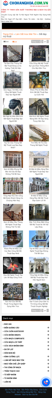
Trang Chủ (8, 33)
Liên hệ (7, 382)
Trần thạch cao (12, 371)
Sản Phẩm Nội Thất (12, 389)
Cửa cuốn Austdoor (14, 331)
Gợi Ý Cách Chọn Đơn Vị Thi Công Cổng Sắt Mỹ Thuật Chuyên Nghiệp (39, 303)
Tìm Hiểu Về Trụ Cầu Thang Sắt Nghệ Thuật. (39, 143)
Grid (6, 41)
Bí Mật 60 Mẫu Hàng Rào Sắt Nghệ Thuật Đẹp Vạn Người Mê (39, 171)
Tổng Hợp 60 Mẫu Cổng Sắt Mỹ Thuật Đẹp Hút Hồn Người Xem (39, 277)
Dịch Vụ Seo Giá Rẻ (29, 394)
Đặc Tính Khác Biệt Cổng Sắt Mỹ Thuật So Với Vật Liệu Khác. (39, 224)
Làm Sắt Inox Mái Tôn (26, 33)
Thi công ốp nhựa (12, 367)
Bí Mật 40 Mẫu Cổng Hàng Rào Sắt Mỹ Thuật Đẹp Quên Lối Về (39, 198)
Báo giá (7, 324)
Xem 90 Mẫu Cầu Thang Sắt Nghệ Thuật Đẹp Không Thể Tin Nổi (13, 224)
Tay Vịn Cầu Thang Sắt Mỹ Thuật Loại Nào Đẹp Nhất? (13, 145)
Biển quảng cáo (11, 327)
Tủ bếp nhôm (10, 374)
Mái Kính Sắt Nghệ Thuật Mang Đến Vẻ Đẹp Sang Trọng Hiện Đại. (39, 118)
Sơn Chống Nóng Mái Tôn (27, 392)
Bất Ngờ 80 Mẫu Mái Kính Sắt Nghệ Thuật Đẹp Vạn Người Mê (13, 118)
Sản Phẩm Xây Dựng (30, 389)
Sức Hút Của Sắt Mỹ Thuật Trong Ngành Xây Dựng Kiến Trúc (13, 303)
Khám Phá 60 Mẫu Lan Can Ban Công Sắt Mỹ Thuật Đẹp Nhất (13, 251)
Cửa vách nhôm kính (13, 345)
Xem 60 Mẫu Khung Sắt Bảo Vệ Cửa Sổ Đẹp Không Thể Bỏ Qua (13, 171)
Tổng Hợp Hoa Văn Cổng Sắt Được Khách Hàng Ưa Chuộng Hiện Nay (13, 198)
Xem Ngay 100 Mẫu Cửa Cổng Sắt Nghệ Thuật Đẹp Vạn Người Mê (13, 92)
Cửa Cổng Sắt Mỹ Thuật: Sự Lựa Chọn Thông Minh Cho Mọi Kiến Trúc (39, 65)
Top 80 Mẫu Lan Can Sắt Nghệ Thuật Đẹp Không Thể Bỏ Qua (39, 251)
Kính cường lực (12, 356)
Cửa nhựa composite (14, 338)
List (15, 41)
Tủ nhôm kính (10, 378)
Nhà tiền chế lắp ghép (14, 364)
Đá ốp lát (8, 349)
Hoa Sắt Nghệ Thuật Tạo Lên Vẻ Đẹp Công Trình (13, 276)
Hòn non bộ (9, 353)
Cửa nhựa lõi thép (13, 342)
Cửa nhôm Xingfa (12, 335)
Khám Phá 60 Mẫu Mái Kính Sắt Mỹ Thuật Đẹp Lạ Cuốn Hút (39, 92)
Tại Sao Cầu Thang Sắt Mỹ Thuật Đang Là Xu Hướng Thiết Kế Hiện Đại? (13, 67)
